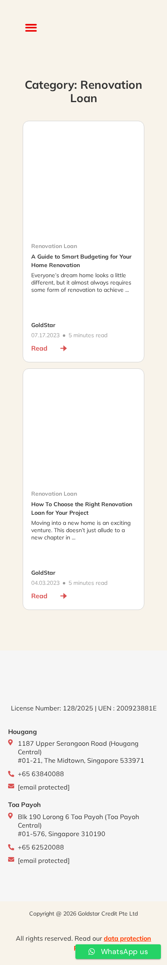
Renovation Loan (54, 246)
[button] (31, 27)
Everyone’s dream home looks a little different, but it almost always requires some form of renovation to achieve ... (81, 282)
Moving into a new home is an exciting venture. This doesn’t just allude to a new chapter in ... (81, 530)
